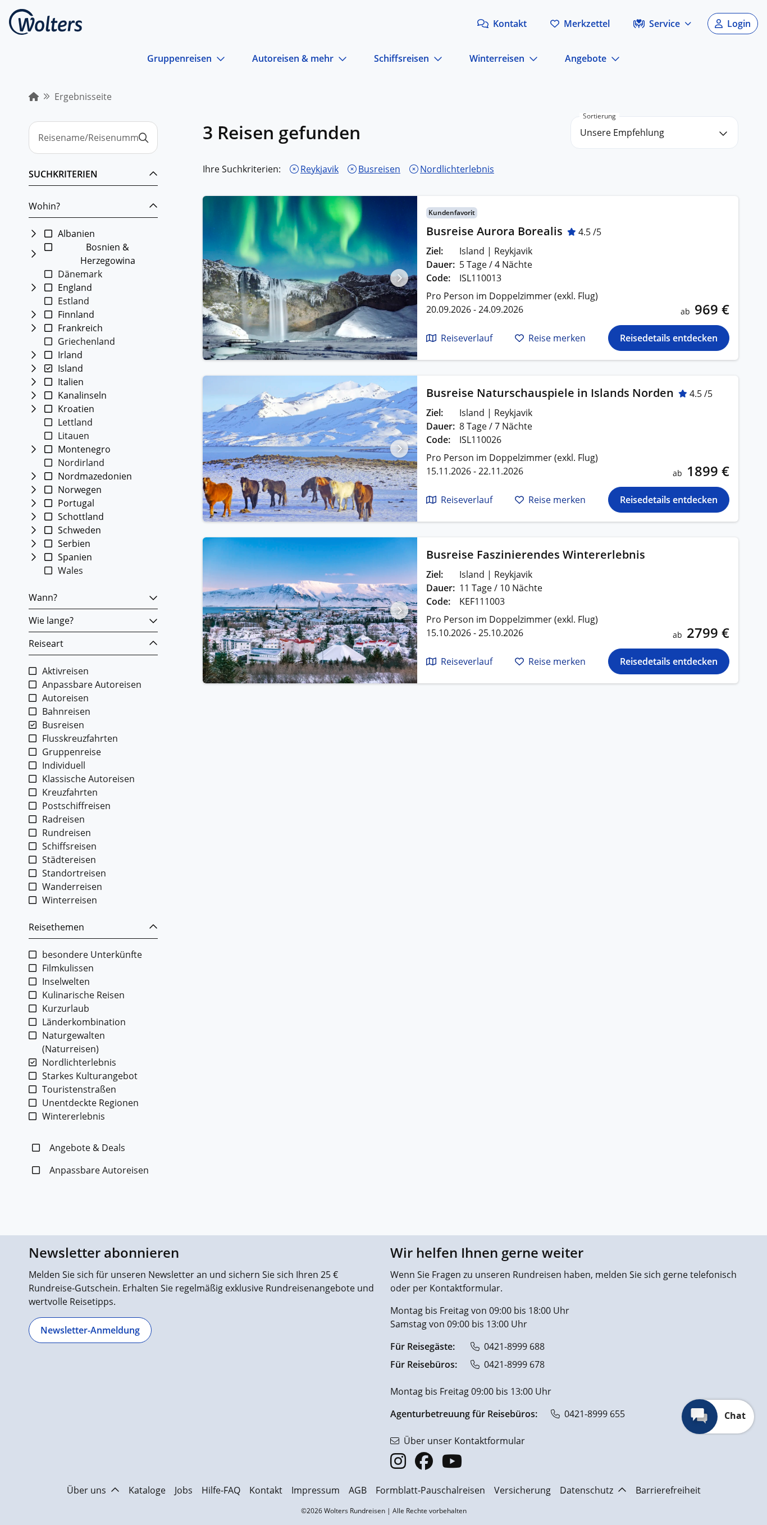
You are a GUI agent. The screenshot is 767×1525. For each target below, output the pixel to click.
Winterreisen (496, 58)
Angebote (585, 58)
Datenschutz (586, 1490)
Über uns (86, 1490)
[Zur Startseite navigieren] (45, 22)
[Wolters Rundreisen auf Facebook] (424, 1461)
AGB (358, 1490)
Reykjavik (319, 169)
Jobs (184, 1490)
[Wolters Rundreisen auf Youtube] (452, 1461)
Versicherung (522, 1490)
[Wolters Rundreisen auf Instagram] (398, 1461)
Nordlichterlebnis (457, 169)
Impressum (315, 1490)
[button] (502, 23)
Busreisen (379, 169)
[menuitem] (34, 96)
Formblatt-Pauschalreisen (430, 1490)
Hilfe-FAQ (221, 1490)
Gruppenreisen (179, 58)
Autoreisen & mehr (293, 58)
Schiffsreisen (401, 58)
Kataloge (147, 1490)
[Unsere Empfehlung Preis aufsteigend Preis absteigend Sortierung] (654, 132)
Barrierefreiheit (668, 1490)
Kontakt (265, 1490)
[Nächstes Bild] (399, 278)
